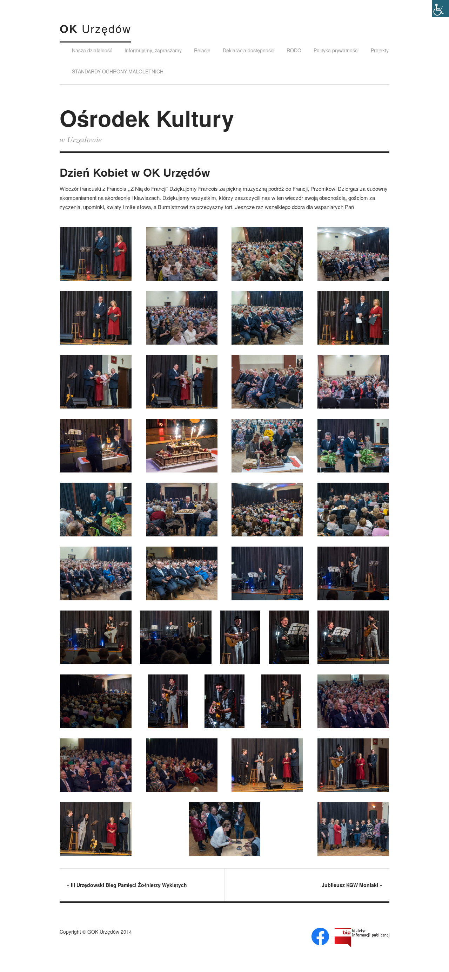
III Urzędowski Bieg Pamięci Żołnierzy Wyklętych (127, 884)
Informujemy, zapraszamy (153, 50)
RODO (294, 50)
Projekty (380, 50)
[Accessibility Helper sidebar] (440, 8)
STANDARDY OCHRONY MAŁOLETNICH (117, 71)
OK (95, 28)
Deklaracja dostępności (248, 50)
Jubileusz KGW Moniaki (352, 884)
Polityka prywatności (336, 50)
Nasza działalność (92, 50)
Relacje (202, 50)
